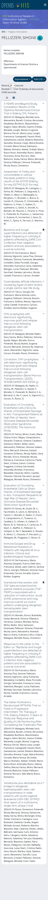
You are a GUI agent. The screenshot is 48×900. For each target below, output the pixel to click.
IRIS (3, 31)
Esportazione (22, 79)
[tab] (7, 98)
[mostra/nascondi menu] (45, 4)
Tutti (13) (38, 79)
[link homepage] (16, 5)
